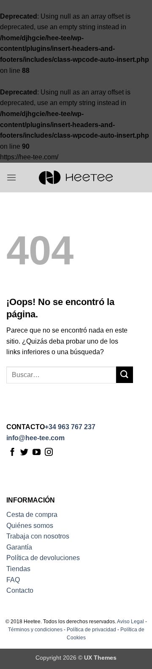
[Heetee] (76, 177)
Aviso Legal (130, 622)
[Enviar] (124, 374)
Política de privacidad (91, 630)
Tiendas (18, 568)
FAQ (13, 579)
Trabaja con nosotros (37, 536)
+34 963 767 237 (70, 426)
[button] (11, 177)
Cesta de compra (31, 514)
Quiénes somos (29, 525)
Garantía (19, 547)
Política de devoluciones (43, 557)
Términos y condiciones (35, 630)
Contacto (19, 590)
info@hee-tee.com (35, 437)
